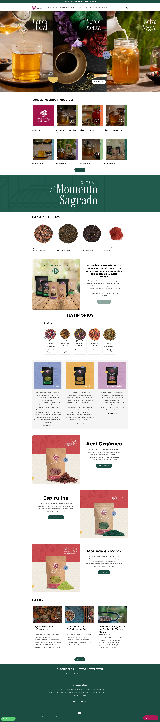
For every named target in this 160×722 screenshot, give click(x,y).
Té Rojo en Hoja (61, 248)
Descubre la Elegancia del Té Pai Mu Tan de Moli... (112, 629)
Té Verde (84, 163)
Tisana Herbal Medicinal (67, 130)
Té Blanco (36, 163)
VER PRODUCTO (104, 465)
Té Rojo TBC (84, 248)
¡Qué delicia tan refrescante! (43, 628)
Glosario (89, 689)
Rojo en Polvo (108, 248)
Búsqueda (70, 689)
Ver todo (80, 169)
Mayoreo (83, 695)
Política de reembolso (71, 692)
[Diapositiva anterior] (76, 93)
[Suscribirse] (94, 674)
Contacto (82, 689)
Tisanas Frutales (87, 130)
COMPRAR (46, 426)
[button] (48, 7)
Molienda (36, 130)
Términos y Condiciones (56, 692)
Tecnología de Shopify (51, 716)
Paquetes (108, 163)
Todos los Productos (60, 689)
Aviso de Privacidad (99, 689)
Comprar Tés (98, 81)
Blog (76, 689)
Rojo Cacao (35, 248)
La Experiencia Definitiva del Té (76, 628)
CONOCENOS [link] (104, 301)
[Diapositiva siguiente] (84, 93)
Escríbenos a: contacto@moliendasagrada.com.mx (94, 692)
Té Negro (60, 163)
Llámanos (77, 695)
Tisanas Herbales (112, 130)
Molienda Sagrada (40, 716)
